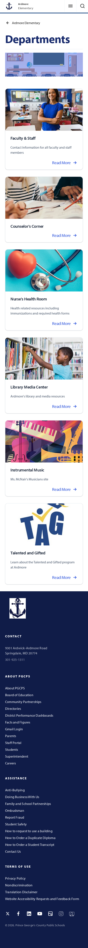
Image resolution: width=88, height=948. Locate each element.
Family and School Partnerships (28, 804)
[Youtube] (39, 913)
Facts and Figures (17, 722)
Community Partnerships (23, 702)
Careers (10, 763)
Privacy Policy (15, 878)
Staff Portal (13, 743)
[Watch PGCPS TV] (71, 913)
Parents (10, 736)
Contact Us (13, 851)
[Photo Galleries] (50, 913)
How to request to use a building (29, 831)
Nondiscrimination (19, 885)
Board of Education (19, 695)
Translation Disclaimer (21, 892)
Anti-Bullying (15, 790)
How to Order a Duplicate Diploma (30, 838)
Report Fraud (14, 817)
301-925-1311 (15, 659)
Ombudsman (14, 810)
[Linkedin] (29, 913)
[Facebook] (18, 913)
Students (11, 749)
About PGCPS (15, 688)
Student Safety (16, 824)
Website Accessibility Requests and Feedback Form (42, 899)
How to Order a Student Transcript (29, 844)
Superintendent (16, 756)
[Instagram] (61, 913)
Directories (13, 708)
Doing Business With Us (22, 797)
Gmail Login (14, 729)
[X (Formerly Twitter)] (7, 913)
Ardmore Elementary (26, 23)
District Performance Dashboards (29, 715)
